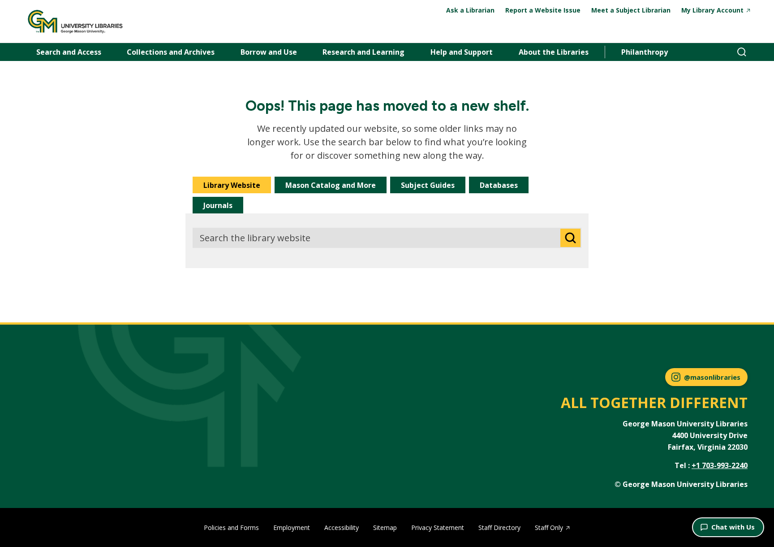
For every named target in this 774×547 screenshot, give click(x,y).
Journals (217, 205)
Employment (291, 527)
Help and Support (461, 52)
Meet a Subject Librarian (631, 10)
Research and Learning (363, 52)
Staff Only (549, 527)
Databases (499, 185)
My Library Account (712, 10)
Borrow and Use (269, 52)
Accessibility (341, 527)
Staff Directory (499, 527)
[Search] (742, 52)
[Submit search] (570, 238)
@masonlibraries (712, 377)
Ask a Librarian (470, 10)
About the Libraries (554, 52)
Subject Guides (428, 185)
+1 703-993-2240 (720, 465)
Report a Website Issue (542, 10)
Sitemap (385, 527)
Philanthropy (644, 52)
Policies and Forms (231, 527)
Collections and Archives (171, 52)
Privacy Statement (437, 527)
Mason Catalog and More (330, 185)
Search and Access (68, 52)
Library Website (231, 185)
